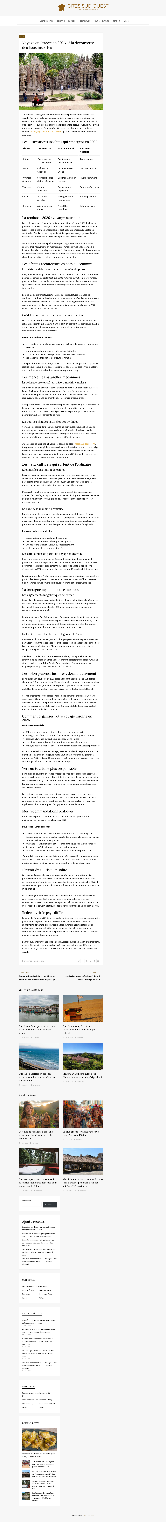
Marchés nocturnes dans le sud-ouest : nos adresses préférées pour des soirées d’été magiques (83, 1182)
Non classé (26, 1294)
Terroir (116, 21)
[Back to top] (163, 1519)
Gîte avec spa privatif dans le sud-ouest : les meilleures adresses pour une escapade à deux (38, 1182)
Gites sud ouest (89, 1516)
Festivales (85, 21)
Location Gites (45, 1290)
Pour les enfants (101, 21)
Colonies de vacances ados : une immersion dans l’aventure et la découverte (36, 1135)
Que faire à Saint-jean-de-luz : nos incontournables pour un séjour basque (37, 1029)
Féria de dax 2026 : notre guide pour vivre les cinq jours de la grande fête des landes (43, 1464)
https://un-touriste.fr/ (85, 443)
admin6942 (40, 961)
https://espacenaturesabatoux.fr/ (46, 131)
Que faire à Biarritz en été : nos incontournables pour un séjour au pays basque (37, 1077)
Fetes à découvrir (28, 1290)
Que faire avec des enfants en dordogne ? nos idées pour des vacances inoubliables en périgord (39, 1261)
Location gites (46, 21)
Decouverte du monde (66, 21)
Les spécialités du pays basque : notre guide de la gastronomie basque (38, 1455)
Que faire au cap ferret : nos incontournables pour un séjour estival (79, 1029)
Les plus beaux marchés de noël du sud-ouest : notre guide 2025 (82, 978)
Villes (126, 21)
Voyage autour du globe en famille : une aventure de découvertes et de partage (37, 978)
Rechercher (26, 1200)
